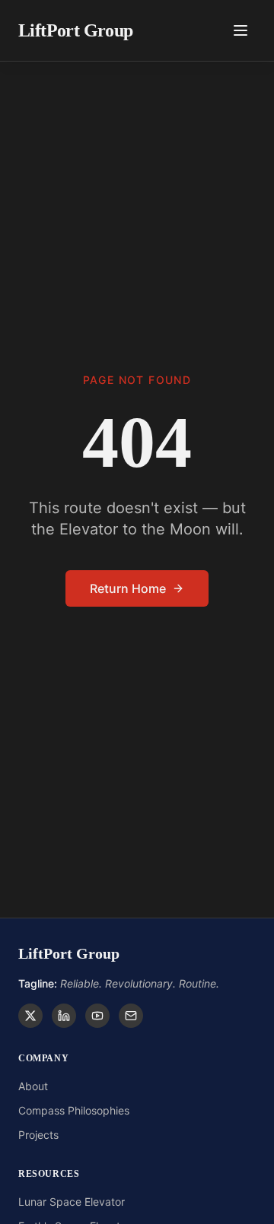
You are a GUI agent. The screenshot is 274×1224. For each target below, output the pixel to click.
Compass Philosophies (73, 1110)
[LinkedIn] (64, 1016)
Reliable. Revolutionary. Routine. (118, 983)
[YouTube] (97, 1016)
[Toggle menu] (240, 30)
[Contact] (131, 1016)
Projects (38, 1134)
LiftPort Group (75, 30)
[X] (30, 1016)
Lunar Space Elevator (71, 1201)
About (33, 1086)
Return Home (128, 588)
